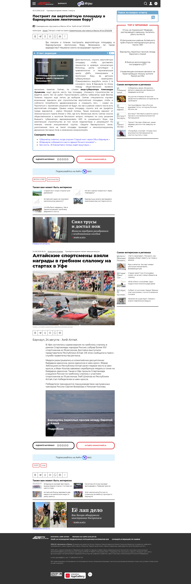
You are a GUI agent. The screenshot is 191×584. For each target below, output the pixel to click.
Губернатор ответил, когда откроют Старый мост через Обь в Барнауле (73, 139)
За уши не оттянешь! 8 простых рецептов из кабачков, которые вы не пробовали (143, 99)
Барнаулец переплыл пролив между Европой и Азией (137, 53)
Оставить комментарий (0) (95, 159)
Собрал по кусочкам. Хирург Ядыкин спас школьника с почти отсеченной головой (143, 292)
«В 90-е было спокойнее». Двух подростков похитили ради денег (141, 283)
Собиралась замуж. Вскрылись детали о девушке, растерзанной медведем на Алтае (141, 90)
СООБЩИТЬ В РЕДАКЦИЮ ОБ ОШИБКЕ (126, 539)
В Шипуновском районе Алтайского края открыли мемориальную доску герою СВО (137, 42)
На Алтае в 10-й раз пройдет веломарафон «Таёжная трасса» (98, 485)
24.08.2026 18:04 (39, 251)
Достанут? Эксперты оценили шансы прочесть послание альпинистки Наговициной (143, 116)
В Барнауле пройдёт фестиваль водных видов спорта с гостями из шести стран (58, 486)
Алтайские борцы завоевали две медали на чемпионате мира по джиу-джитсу (57, 494)
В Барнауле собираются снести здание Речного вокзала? (67, 142)
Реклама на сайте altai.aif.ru (84, 537)
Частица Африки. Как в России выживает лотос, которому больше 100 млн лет (142, 107)
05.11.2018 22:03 (38, 11)
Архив (45, 31)
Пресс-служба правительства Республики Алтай (53, 327)
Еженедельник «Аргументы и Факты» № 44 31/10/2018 (90, 31)
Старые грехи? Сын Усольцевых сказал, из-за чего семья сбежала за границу (142, 275)
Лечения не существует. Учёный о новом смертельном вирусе (141, 300)
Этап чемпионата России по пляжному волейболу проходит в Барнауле (98, 494)
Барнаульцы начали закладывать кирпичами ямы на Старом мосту (98, 200)
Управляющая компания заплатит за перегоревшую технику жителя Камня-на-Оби (137, 74)
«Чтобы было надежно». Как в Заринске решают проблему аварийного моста (56, 209)
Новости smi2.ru (41, 243)
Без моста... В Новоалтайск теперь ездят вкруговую (64, 145)
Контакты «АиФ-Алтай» (60, 537)
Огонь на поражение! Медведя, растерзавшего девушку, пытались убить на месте (137, 32)
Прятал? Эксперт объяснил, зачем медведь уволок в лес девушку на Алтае (142, 124)
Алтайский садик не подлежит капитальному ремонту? (56, 200)
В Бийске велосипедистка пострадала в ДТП (137, 63)
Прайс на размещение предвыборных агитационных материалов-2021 (80, 539)
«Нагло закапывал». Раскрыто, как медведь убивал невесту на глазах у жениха (142, 258)
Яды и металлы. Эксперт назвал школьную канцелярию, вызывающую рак (141, 266)
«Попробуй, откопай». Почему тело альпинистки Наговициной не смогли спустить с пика (142, 133)
